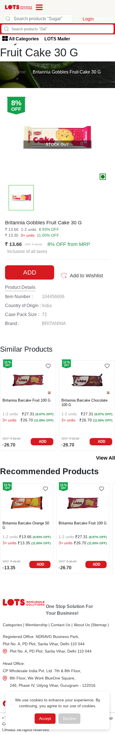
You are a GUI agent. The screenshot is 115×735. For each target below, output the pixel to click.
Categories (13, 625)
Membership (37, 625)
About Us (83, 625)
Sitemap (100, 625)
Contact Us (62, 625)
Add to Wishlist (86, 275)
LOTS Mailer (57, 38)
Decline (69, 718)
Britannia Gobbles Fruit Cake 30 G (67, 72)
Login (88, 19)
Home (20, 72)
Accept (45, 718)
